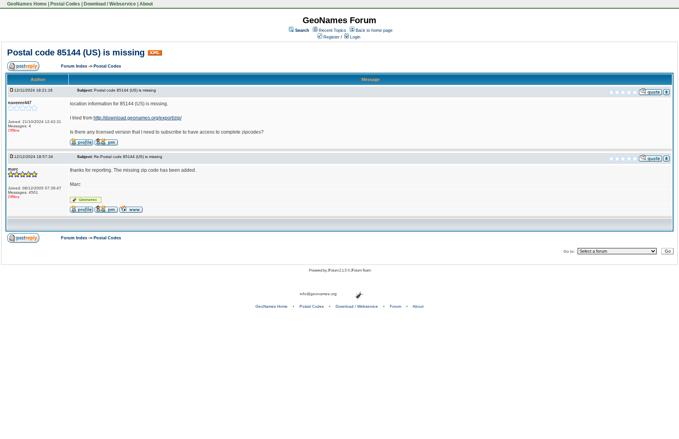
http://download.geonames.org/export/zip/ (138, 118)
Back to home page (374, 30)
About (146, 4)
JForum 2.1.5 (337, 270)
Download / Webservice (110, 4)
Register (331, 37)
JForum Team (361, 270)
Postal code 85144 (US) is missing (76, 52)
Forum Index (74, 66)
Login (354, 37)
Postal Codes (65, 4)
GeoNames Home (26, 4)
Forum (395, 306)
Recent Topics (332, 30)
